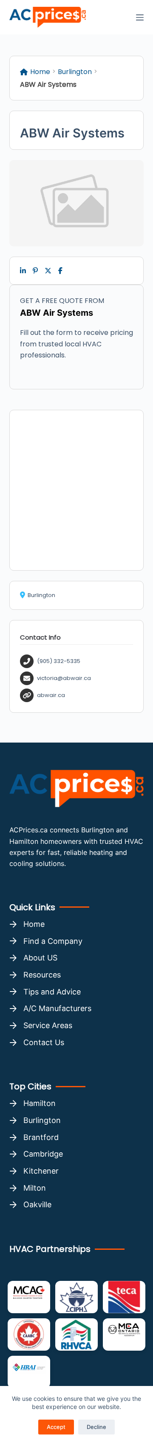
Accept (56, 1426)
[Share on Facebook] (60, 270)
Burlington (75, 72)
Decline (96, 1426)
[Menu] (140, 17)
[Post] (48, 270)
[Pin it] (35, 270)
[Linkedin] (23, 270)
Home (40, 72)
